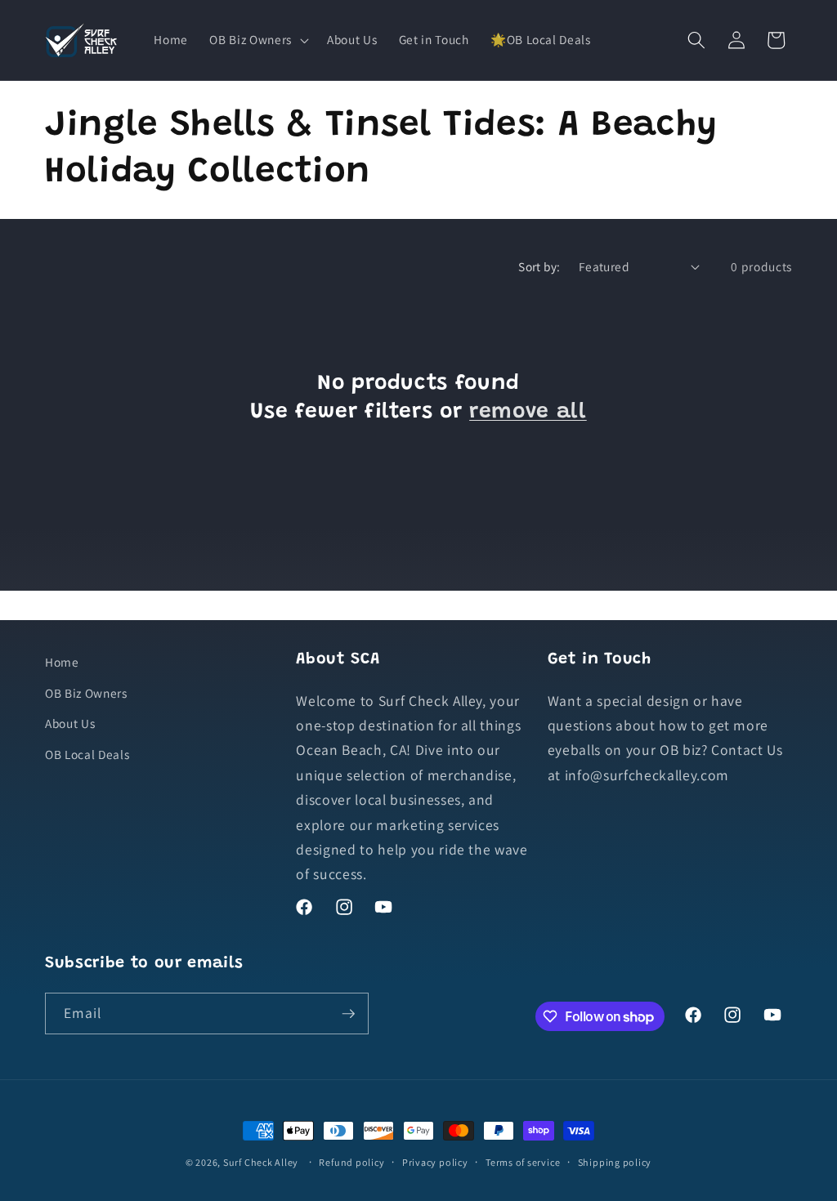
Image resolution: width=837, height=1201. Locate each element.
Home (62, 662)
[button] (257, 40)
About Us (70, 723)
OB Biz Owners (86, 693)
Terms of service (523, 1162)
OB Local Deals (87, 754)
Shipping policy (615, 1162)
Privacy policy (435, 1162)
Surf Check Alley (260, 1162)
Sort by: (539, 266)
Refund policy (351, 1162)
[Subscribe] (348, 1014)
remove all (528, 412)
